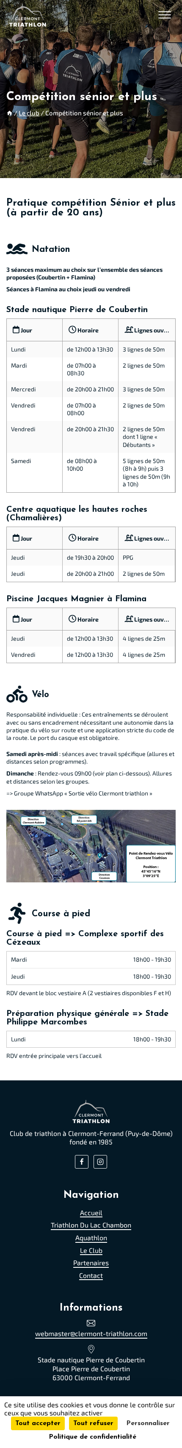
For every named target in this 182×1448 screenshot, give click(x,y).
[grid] (91, 405)
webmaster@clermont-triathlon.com (91, 1333)
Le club (91, 1250)
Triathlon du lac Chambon (91, 1225)
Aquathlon (91, 1237)
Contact (91, 1275)
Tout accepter (38, 1423)
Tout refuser (93, 1423)
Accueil (91, 1212)
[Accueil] (9, 113)
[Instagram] (100, 1162)
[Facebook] (81, 1162)
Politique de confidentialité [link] (92, 1437)
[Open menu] (165, 15)
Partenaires (91, 1262)
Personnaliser (148, 1423)
